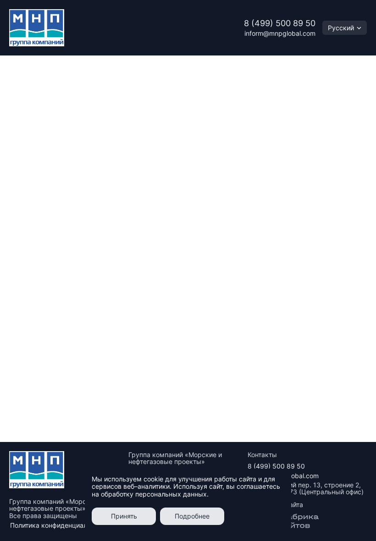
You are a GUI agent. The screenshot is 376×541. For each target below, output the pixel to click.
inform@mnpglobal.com (279, 33)
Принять (124, 516)
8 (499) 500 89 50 (279, 23)
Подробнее (192, 516)
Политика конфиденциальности (59, 525)
